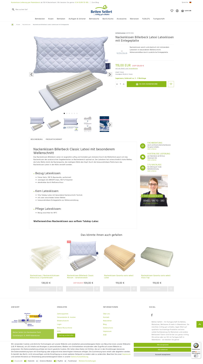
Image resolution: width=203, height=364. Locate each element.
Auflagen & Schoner (77, 18)
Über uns (106, 313)
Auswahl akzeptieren (162, 354)
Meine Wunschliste (64, 328)
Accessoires (122, 18)
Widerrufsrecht (63, 320)
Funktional (72, 361)
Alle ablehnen (163, 349)
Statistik (31, 361)
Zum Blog (95, 2)
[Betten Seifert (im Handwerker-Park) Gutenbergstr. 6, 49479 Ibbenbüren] (27, 325)
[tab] (36, 139)
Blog (105, 324)
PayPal (60, 361)
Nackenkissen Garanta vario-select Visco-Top (156, 277)
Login (59, 324)
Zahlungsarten (62, 313)
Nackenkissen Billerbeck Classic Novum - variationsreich (80, 277)
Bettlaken (61, 18)
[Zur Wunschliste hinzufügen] (171, 84)
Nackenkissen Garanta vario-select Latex (119, 277)
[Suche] (13, 10)
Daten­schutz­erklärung (79, 356)
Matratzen (134, 18)
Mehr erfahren (151, 149)
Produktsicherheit (54, 139)
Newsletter (107, 320)
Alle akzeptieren (163, 344)
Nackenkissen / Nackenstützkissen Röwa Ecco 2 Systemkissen (44, 277)
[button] (177, 11)
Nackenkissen (26, 25)
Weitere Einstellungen (87, 361)
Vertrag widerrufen (66, 335)
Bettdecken (40, 18)
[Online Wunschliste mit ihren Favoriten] (172, 11)
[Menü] (199, 343)
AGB (104, 335)
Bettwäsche (94, 18)
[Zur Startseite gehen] (12, 24)
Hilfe (59, 331)
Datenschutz (108, 328)
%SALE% (146, 18)
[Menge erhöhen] (123, 84)
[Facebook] (152, 315)
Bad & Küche (108, 18)
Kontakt (106, 317)
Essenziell (18, 361)
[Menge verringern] (117, 84)
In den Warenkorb (148, 84)
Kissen (50, 18)
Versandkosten (133, 68)
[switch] (196, 356)
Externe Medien (46, 361)
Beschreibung (37, 139)
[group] (46, 256)
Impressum (107, 331)
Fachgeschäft (159, 18)
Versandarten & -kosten (66, 317)
